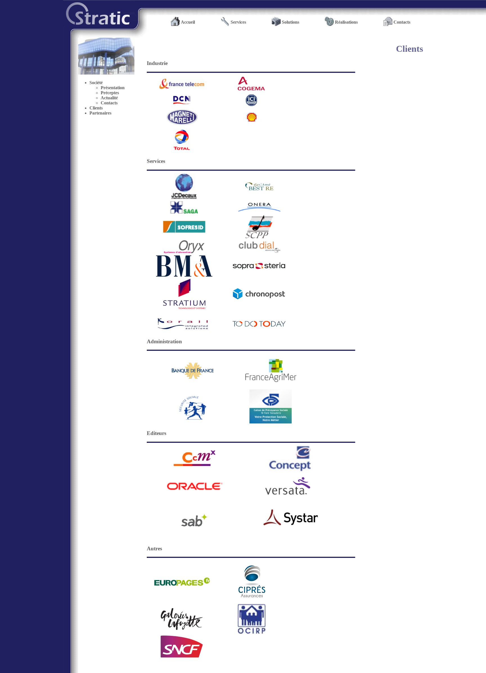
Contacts (401, 22)
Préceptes (110, 92)
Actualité (109, 97)
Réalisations (346, 22)
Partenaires (100, 113)
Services (238, 22)
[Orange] (181, 83)
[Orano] (251, 83)
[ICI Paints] (251, 100)
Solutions (290, 22)
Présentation (113, 87)
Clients (96, 108)
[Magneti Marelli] (181, 117)
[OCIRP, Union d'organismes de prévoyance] (252, 632)
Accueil (188, 22)
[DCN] (181, 100)
